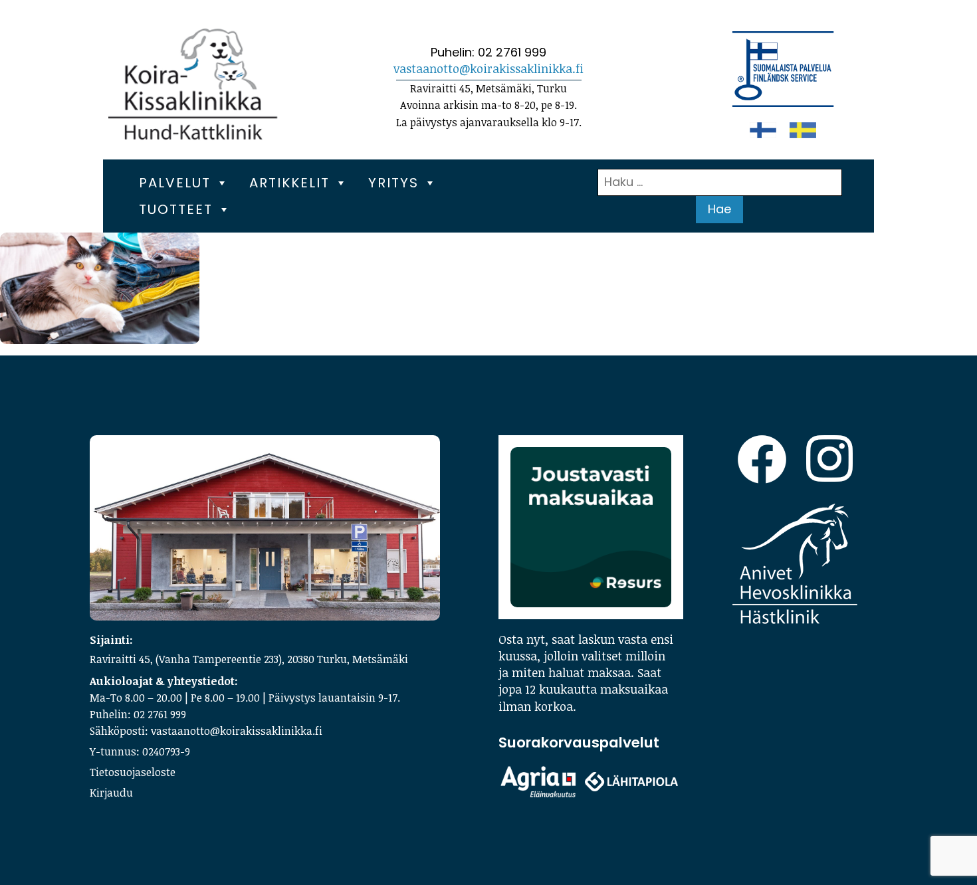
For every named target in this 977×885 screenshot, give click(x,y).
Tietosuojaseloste (132, 772)
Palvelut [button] (175, 182)
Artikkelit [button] (289, 182)
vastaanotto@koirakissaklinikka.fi (488, 68)
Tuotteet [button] (176, 209)
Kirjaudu (111, 792)
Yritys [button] (393, 182)
